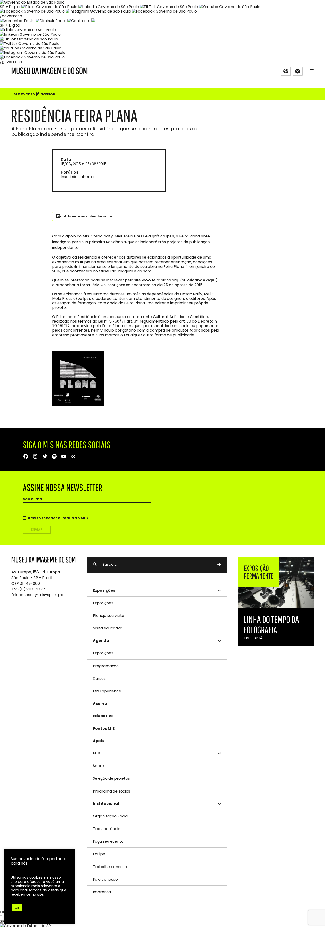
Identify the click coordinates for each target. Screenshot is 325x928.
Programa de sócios (111, 791)
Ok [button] (17, 907)
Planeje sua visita (108, 615)
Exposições (103, 603)
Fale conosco (105, 879)
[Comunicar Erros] (93, 21)
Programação (106, 666)
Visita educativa (107, 628)
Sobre (98, 766)
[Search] (219, 565)
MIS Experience (107, 691)
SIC (3, 921)
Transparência (106, 828)
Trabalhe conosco (110, 867)
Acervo (100, 703)
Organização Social (110, 816)
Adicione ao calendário (85, 216)
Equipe (99, 854)
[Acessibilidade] (298, 71)
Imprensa (102, 892)
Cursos (99, 678)
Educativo (103, 716)
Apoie (98, 741)
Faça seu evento (108, 841)
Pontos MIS (104, 728)
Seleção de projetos (111, 778)
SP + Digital (10, 7)
